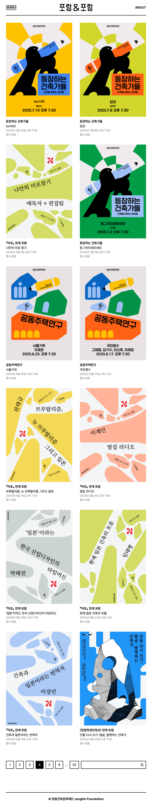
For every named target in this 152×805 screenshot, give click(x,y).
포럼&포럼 (76, 7)
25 (74, 765)
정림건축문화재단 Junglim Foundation (78, 799)
